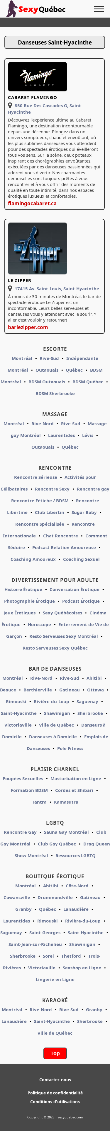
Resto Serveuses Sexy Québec (55, 648)
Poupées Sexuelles (23, 778)
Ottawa (95, 690)
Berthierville (37, 690)
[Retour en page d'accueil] (38, 9)
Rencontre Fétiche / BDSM (40, 500)
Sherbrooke (90, 713)
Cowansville (17, 897)
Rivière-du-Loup (51, 701)
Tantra (39, 802)
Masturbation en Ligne (75, 778)
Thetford (71, 956)
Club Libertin (49, 512)
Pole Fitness (70, 748)
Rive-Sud (49, 358)
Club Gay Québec (57, 844)
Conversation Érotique (74, 589)
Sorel (48, 956)
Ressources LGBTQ (75, 855)
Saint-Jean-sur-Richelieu (35, 944)
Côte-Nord (77, 886)
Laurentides (61, 435)
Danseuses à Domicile (53, 736)
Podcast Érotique (81, 601)
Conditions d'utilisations (55, 1101)
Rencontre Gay (20, 832)
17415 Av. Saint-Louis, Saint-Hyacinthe (57, 288)
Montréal (22, 358)
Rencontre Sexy (52, 489)
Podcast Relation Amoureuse (64, 547)
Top (55, 1053)
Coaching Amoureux (33, 559)
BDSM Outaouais (46, 382)
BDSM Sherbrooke (55, 393)
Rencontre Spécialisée (39, 524)
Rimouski (16, 701)
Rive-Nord (42, 423)
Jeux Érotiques (19, 613)
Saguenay (87, 701)
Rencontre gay (93, 489)
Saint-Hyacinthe (19, 713)
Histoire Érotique (23, 589)
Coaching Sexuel (81, 559)
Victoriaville (18, 725)
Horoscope (39, 624)
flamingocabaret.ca (32, 203)
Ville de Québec (56, 725)
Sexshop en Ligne (82, 968)
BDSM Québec (87, 382)
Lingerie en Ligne (55, 979)
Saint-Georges (44, 932)
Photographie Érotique (29, 601)
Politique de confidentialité (55, 1093)
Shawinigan (57, 713)
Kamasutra (66, 802)
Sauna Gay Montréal (66, 832)
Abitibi (94, 678)
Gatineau (69, 690)
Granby (23, 909)
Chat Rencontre (60, 536)
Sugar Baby (84, 512)
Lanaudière (76, 909)
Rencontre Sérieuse (35, 477)
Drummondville (55, 897)
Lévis (87, 435)
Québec (74, 370)
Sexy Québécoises (62, 613)
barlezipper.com (28, 327)
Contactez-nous (55, 1079)
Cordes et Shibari (74, 790)
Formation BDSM (29, 790)
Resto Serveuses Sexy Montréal (63, 636)
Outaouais (46, 370)
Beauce (8, 690)
